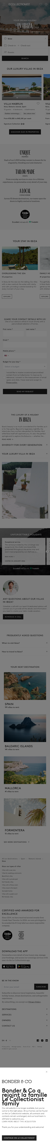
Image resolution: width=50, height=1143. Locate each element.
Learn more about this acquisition (19, 1121)
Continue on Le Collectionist (19, 1138)
